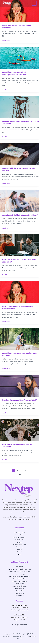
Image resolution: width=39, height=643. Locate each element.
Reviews (19, 542)
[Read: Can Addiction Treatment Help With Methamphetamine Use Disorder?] (19, 58)
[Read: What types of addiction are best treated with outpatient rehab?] (19, 292)
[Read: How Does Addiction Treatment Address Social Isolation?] (19, 154)
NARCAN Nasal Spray (19, 544)
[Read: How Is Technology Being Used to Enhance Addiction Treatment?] (19, 107)
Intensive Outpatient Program (19, 571)
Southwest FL (19, 596)
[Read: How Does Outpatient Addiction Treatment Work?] (19, 385)
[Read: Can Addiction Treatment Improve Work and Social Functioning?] (19, 339)
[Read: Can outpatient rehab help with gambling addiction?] (19, 201)
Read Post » (6, 41)
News (19, 554)
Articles (19, 549)
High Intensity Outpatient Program (19, 569)
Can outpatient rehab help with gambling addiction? (20, 215)
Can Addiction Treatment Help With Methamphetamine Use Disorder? (14, 73)
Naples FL (19, 591)
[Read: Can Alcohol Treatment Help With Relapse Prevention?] (19, 11)
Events (19, 552)
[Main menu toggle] (34, 3)
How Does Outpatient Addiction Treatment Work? (19, 400)
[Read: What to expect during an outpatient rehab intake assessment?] (19, 245)
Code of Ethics (19, 540)
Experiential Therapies (19, 581)
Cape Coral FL (19, 593)
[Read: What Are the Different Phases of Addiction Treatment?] (19, 430)
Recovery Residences (19, 586)
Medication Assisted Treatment (19, 576)
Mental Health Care (19, 579)
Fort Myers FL (19, 588)
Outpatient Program (19, 574)
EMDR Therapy (19, 584)
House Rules (19, 535)
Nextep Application (19, 537)
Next (20, 474)
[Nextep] (7, 3)
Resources (19, 547)
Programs (19, 567)
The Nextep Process (19, 532)
